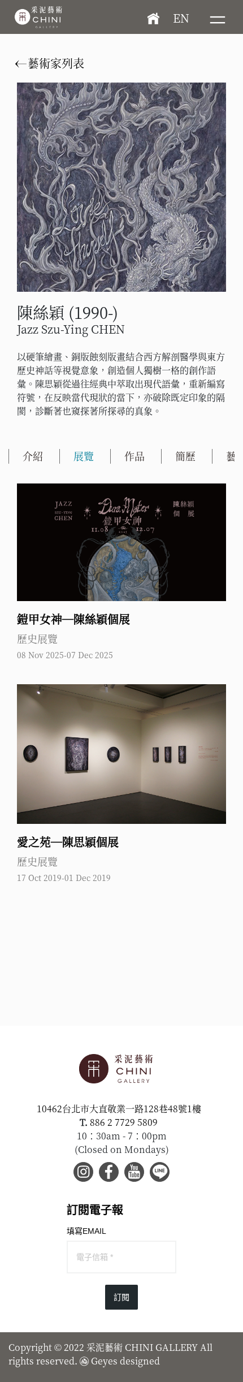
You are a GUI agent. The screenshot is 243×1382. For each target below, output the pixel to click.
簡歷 (185, 455)
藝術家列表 (54, 63)
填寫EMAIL (86, 1231)
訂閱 (121, 1297)
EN (181, 18)
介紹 (33, 455)
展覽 (83, 455)
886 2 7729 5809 (124, 1122)
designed (140, 1360)
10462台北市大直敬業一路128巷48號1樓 (119, 1108)
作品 (134, 455)
